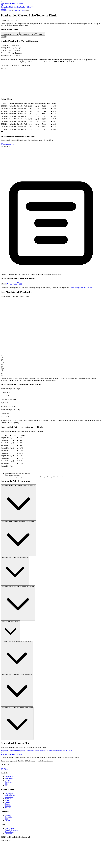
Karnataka (8, 806)
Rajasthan (8, 798)
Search (4, 36)
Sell (27, 7)
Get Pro (3, 9)
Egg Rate (20, 7)
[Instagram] (5, 769)
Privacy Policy (9, 828)
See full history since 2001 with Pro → (82, 287)
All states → (9, 807)
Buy (24, 7)
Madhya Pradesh (10, 795)
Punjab (7, 800)
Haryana (7, 802)
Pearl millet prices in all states (43, 750)
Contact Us (8, 817)
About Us (8, 815)
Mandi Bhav (13, 7)
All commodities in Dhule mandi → (63, 750)
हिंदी (2, 5)
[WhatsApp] (2, 769)
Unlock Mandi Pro (9, 144)
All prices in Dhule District (9, 750)
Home (3, 10)
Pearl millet (8, 10)
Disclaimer (8, 833)
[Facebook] (3, 769)
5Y (11, 284)
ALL (20, 284)
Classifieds (8, 782)
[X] (7, 769)
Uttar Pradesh (9, 793)
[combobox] (10, 34)
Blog (29, 7)
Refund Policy (9, 832)
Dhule (23, 10)
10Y (15, 284)
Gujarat (7, 804)
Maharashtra (17, 10)
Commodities (5, 7)
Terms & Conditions (11, 830)
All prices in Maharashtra (26, 750)
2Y (5, 284)
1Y (2, 284)
